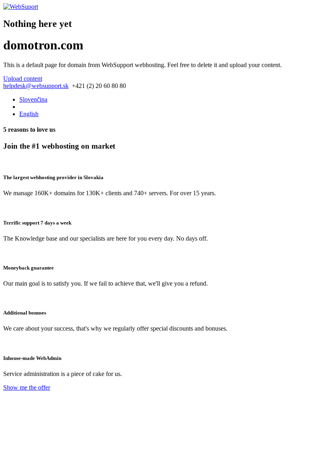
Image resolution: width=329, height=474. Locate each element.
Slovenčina (33, 99)
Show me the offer (26, 387)
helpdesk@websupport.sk (36, 85)
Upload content (22, 78)
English (29, 113)
